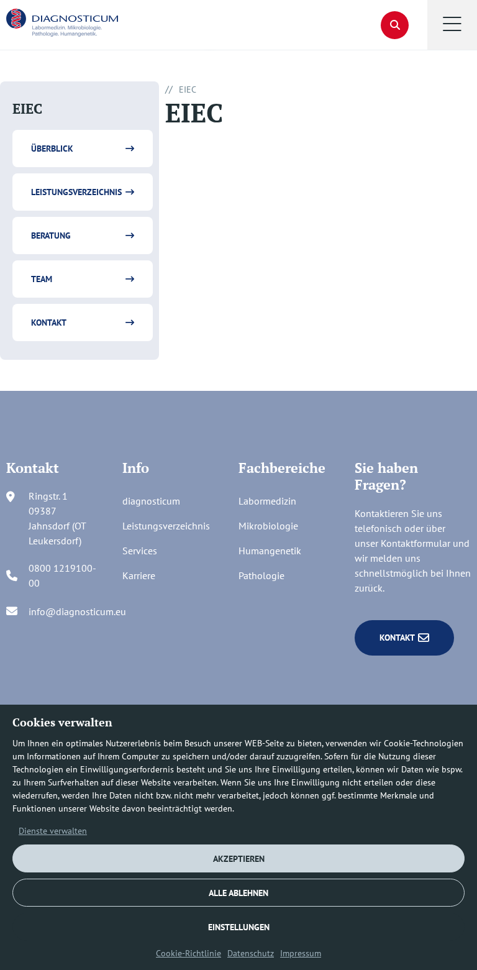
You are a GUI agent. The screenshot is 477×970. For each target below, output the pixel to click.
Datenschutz (250, 953)
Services (139, 550)
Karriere (138, 575)
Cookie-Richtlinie (188, 953)
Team (41, 279)
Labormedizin (267, 501)
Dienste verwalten (53, 830)
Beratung (51, 235)
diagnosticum (151, 501)
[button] (452, 25)
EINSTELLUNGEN (239, 927)
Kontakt (48, 322)
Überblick (52, 148)
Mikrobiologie (268, 525)
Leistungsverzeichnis (76, 192)
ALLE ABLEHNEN (238, 893)
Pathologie (261, 575)
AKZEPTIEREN (239, 858)
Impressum (300, 953)
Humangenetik (269, 550)
